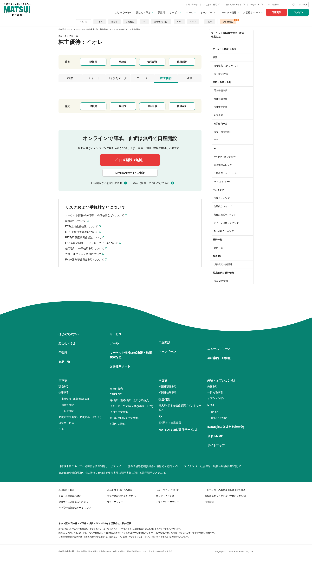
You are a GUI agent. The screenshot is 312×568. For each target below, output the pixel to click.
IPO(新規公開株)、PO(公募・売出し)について (91, 243)
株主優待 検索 (221, 74)
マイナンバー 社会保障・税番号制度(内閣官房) (211, 466)
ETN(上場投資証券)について (81, 232)
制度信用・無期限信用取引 (75, 398)
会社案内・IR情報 (234, 4)
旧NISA (214, 411)
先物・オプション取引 (222, 380)
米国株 (114, 22)
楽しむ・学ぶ (143, 12)
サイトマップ (216, 445)
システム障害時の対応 (69, 496)
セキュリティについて (167, 490)
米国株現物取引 (168, 386)
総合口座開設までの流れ (124, 418)
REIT (216, 148)
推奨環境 (209, 501)
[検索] (294, 4)
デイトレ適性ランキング (226, 223)
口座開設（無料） (132, 160)
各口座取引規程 (66, 490)
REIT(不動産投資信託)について (83, 237)
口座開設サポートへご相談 (130, 172)
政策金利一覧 (220, 123)
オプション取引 (216, 398)
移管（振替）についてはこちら (151, 183)
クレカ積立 (228, 22)
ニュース (142, 78)
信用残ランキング (223, 206)
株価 (70, 78)
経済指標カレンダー (224, 165)
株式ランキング (222, 198)
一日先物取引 (215, 392)
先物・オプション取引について (83, 254)
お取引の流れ (117, 423)
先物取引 (212, 386)
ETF (216, 140)
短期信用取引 (68, 405)
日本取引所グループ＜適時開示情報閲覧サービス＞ (88, 466)
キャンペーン (207, 12)
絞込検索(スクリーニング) (227, 65)
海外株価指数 (220, 98)
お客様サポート (251, 12)
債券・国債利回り (223, 132)
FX (144, 22)
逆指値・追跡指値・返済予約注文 (129, 400)
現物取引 (63, 386)
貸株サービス (66, 423)
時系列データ (118, 78)
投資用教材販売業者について (122, 496)
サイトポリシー (115, 501)
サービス (174, 12)
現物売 (122, 61)
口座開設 (276, 12)
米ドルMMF (215, 436)
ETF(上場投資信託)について (81, 226)
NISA (179, 22)
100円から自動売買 (170, 422)
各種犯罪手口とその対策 (119, 490)
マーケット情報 (227, 12)
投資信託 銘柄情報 (223, 264)
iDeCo (193, 22)
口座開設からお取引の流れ (106, 183)
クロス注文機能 (119, 412)
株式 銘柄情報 (221, 281)
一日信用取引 (68, 411)
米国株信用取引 (168, 392)
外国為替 (218, 115)
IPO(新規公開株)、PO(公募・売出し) (79, 417)
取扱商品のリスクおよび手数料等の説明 (225, 496)
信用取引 (63, 392)
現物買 (93, 61)
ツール (189, 12)
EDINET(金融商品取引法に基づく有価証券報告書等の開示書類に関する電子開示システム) (110, 472)
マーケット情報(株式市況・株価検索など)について (94, 215)
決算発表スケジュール (225, 173)
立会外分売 (116, 388)
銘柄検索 (303, 4)
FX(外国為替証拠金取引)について (84, 259)
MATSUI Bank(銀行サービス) (178, 429)
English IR (255, 4)
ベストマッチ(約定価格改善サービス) (131, 406)
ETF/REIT (116, 394)
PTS (61, 428)
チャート (94, 78)
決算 (190, 78)
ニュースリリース (219, 348)
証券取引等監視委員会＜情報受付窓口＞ (151, 466)
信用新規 (152, 61)
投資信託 (130, 22)
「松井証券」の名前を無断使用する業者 (225, 490)
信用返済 (182, 61)
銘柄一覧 (218, 247)
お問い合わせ (191, 4)
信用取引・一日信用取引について (84, 248)
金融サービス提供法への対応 (73, 501)
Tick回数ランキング (224, 231)
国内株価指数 (220, 90)
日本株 (100, 22)
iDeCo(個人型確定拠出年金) (225, 427)
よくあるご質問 (210, 4)
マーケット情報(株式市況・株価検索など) (227, 35)
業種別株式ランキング (225, 214)
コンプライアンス (165, 496)
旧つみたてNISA (219, 418)
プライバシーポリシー (167, 501)
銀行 (210, 22)
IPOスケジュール (222, 181)
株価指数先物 (220, 107)
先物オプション (161, 22)
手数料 (161, 12)
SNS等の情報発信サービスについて (76, 507)
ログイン (298, 12)
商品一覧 (83, 22)
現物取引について (75, 221)
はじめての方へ (123, 12)
